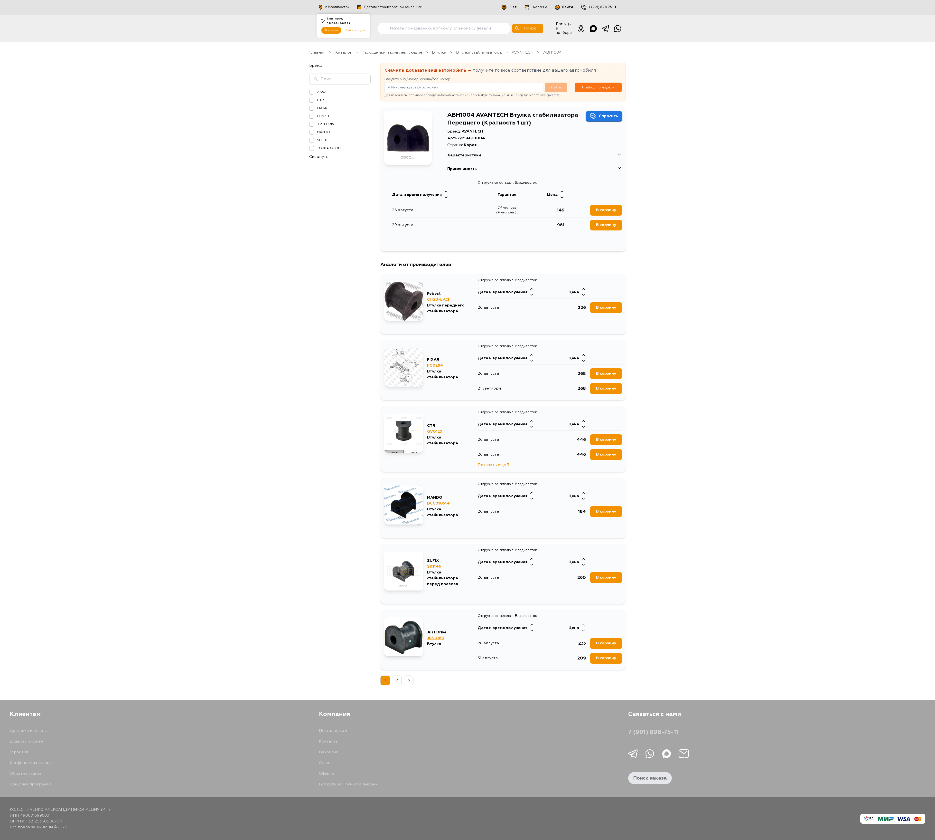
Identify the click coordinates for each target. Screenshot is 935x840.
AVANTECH (522, 53)
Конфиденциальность (32, 763)
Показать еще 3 (493, 465)
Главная (317, 53)
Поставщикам (333, 731)
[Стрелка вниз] (446, 198)
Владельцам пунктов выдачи (348, 784)
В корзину (606, 210)
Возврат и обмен (26, 742)
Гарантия (19, 752)
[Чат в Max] (593, 28)
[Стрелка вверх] (446, 192)
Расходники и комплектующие (392, 53)
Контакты (328, 742)
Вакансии (328, 752)
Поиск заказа (650, 778)
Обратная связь (26, 774)
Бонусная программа (31, 784)
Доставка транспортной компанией (393, 7)
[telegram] (605, 28)
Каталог (343, 53)
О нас (324, 763)
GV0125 (434, 432)
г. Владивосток (337, 7)
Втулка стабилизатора (479, 53)
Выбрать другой (355, 30)
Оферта (326, 774)
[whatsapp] (617, 28)
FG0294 (435, 366)
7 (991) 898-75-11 (602, 7)
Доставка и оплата (29, 731)
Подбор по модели (598, 87)
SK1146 (434, 567)
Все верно (331, 30)
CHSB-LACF (438, 300)
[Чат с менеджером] (581, 28)
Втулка (439, 53)
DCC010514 (438, 504)
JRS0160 (435, 638)
